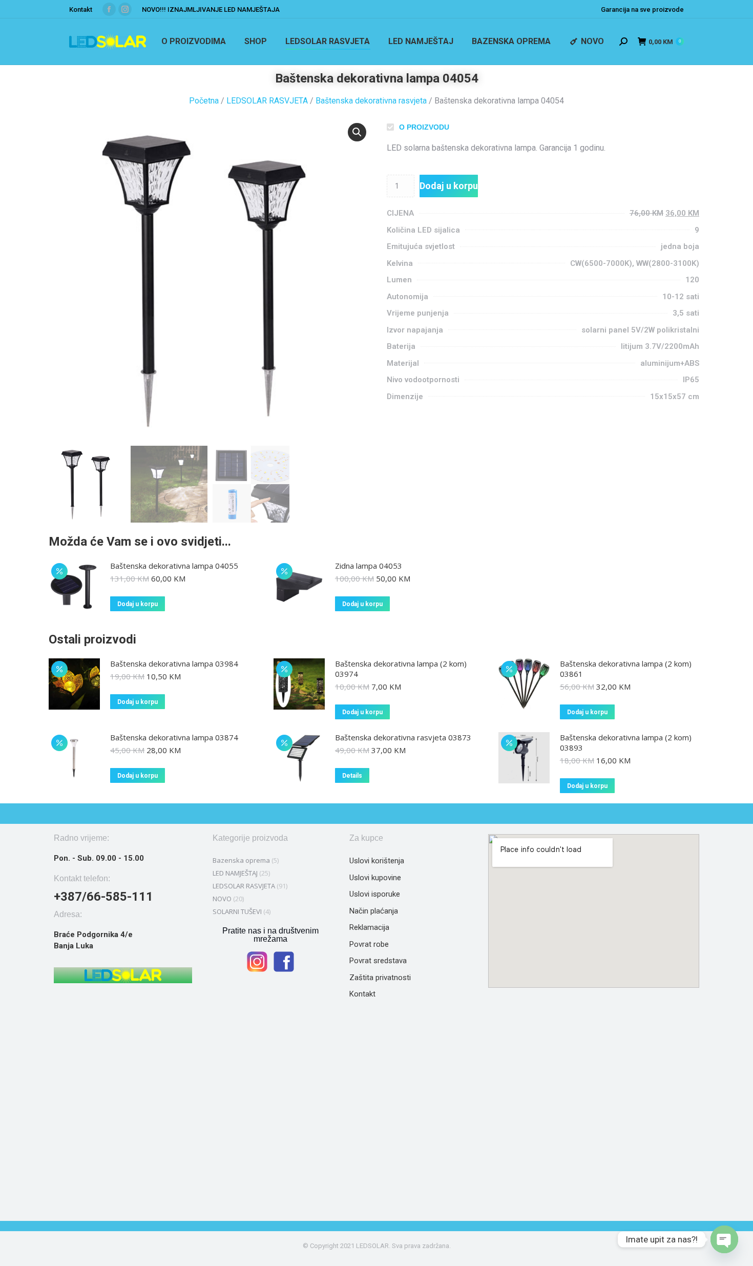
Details (352, 775)
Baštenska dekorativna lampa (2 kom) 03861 (626, 668)
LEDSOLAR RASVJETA (267, 101)
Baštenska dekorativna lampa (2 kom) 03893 (626, 742)
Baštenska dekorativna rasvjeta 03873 (403, 737)
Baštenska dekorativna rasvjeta (371, 101)
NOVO (222, 898)
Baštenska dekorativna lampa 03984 (174, 663)
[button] (357, 132)
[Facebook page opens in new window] (109, 9)
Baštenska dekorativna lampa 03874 (174, 737)
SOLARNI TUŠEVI (237, 911)
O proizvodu (424, 127)
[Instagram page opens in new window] (125, 9)
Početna (204, 101)
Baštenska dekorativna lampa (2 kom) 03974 (401, 668)
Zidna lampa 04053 (368, 566)
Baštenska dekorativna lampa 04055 (174, 566)
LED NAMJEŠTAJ (235, 873)
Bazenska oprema (241, 860)
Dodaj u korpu (449, 185)
